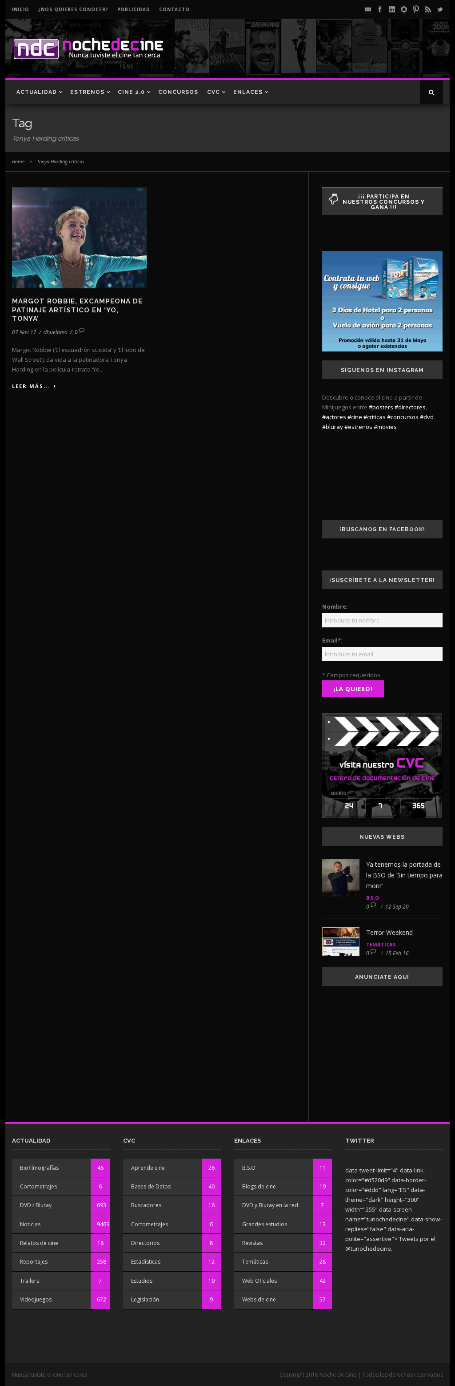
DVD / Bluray (36, 1205)
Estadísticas (145, 1261)
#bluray (332, 427)
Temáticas (381, 944)
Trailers (29, 1281)
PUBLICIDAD (133, 9)
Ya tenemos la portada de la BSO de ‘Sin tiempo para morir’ (404, 875)
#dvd (427, 417)
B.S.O (372, 897)
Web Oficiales (259, 1281)
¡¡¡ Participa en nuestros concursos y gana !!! (384, 202)
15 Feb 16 (397, 953)
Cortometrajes (38, 1186)
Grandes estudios (264, 1224)
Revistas (252, 1243)
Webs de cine (259, 1299)
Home (18, 161)
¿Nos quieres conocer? (73, 9)
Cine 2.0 (131, 92)
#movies (385, 427)
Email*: (332, 640)
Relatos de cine (39, 1243)
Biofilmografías (39, 1168)
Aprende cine (148, 1168)
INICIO (20, 9)
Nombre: (335, 606)
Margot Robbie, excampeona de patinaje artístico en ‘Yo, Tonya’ (77, 310)
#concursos (403, 417)
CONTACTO (174, 9)
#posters (381, 407)
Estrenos (87, 92)
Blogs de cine (259, 1186)
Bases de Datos (151, 1186)
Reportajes (34, 1261)
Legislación (145, 1299)
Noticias (30, 1224)
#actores (334, 417)
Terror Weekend (389, 932)
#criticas (374, 417)
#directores (410, 407)
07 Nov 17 (24, 332)
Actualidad (36, 92)
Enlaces (248, 92)
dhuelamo (56, 332)
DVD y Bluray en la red (270, 1205)
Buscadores (146, 1205)
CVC (213, 92)
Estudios (141, 1281)
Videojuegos (36, 1299)
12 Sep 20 (397, 906)
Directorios (145, 1243)
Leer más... (31, 386)
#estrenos (358, 427)
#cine (354, 417)
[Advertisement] (339, 56)
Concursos (178, 92)
